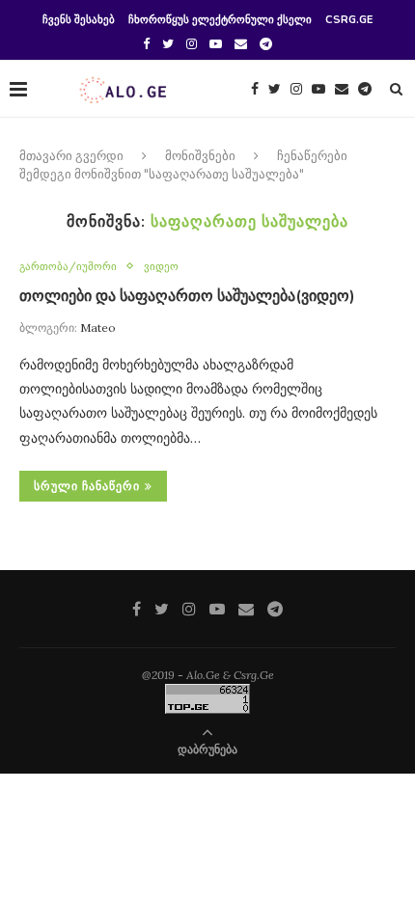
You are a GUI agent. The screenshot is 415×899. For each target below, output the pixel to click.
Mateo (98, 327)
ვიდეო (161, 266)
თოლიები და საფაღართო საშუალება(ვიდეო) (187, 296)
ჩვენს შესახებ (78, 20)
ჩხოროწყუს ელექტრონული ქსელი (220, 20)
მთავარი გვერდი (71, 156)
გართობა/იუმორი (68, 266)
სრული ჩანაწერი (87, 486)
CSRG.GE (349, 20)
